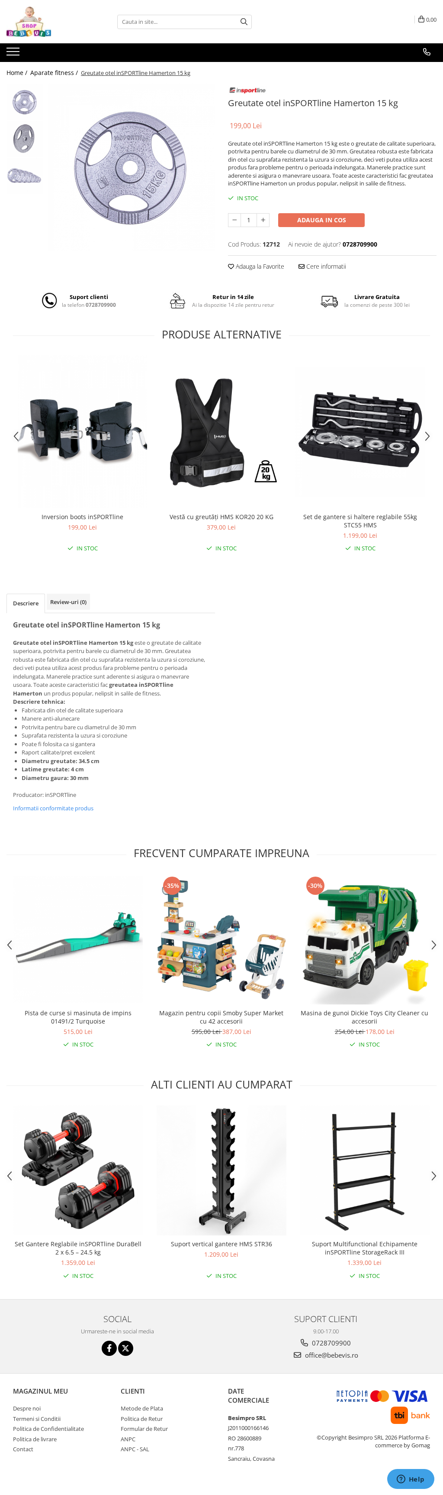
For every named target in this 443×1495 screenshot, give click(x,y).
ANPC (128, 1439)
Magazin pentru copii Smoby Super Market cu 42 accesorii (221, 1017)
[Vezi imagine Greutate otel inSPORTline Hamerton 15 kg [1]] (25, 139)
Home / (17, 72)
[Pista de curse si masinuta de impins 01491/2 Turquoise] (78, 939)
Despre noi (27, 1408)
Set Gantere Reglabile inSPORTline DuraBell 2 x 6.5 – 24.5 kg (78, 1248)
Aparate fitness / (55, 72)
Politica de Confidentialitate (48, 1429)
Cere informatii (325, 266)
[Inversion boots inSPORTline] (83, 431)
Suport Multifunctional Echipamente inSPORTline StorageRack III (364, 1248)
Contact (23, 1449)
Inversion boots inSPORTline (82, 517)
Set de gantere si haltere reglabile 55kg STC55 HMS (360, 521)
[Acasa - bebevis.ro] (49, 21)
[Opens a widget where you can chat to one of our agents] (410, 1480)
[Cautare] (244, 22)
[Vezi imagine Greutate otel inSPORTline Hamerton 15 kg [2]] (25, 176)
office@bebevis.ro (330, 1355)
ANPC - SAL (135, 1449)
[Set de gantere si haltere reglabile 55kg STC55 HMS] (360, 432)
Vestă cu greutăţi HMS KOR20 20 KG (221, 517)
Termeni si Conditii (37, 1419)
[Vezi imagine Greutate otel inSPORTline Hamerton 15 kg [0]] (25, 102)
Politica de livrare (35, 1439)
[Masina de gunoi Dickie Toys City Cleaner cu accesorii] (365, 939)
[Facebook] (109, 1348)
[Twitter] (125, 1348)
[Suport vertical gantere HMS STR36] (221, 1170)
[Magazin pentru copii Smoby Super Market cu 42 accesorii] (221, 939)
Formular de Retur (144, 1429)
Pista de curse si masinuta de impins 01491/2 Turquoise (78, 1017)
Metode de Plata (142, 1408)
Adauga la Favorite (259, 266)
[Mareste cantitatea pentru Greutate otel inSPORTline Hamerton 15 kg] (263, 220)
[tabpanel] (131, 167)
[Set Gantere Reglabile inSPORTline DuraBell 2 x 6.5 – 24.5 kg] (78, 1170)
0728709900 (330, 1343)
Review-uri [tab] (68, 602)
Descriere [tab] (26, 603)
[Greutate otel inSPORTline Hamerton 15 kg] (131, 167)
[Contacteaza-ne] (427, 52)
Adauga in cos (321, 220)
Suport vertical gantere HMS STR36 (221, 1244)
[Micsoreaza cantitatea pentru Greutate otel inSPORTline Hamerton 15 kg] (234, 220)
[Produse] (14, 54)
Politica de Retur (142, 1419)
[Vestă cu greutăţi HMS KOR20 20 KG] (221, 432)
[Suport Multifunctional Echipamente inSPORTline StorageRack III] (365, 1170)
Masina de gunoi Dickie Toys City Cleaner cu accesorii (364, 1017)
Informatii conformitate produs (53, 808)
